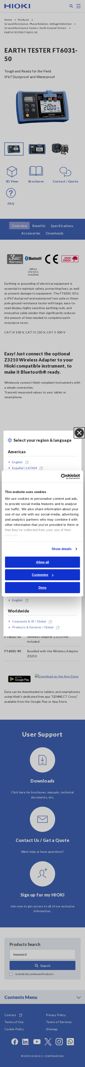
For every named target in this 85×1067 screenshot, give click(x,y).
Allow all (42, 562)
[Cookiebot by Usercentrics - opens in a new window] (61, 476)
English (17, 462)
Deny (42, 587)
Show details (61, 549)
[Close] (79, 432)
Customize (40, 575)
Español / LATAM (24, 468)
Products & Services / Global (32, 627)
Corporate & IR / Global (29, 621)
